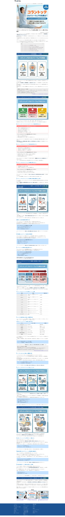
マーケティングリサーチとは (36, 509)
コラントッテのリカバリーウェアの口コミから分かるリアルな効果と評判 (30, 46)
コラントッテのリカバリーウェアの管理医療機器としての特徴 (29, 45)
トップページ (15, 504)
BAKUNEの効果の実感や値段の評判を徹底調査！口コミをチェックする (41, 350)
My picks (34, 512)
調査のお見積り (15, 505)
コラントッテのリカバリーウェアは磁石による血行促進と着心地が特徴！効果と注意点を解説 (32, 47)
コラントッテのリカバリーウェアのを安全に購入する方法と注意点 (29, 49)
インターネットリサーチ (26, 505)
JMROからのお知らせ (35, 511)
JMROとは (34, 505)
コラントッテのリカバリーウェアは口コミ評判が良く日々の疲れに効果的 (30, 50)
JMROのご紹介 (34, 504)
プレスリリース (34, 510)
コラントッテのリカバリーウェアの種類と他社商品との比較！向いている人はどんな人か (32, 48)
